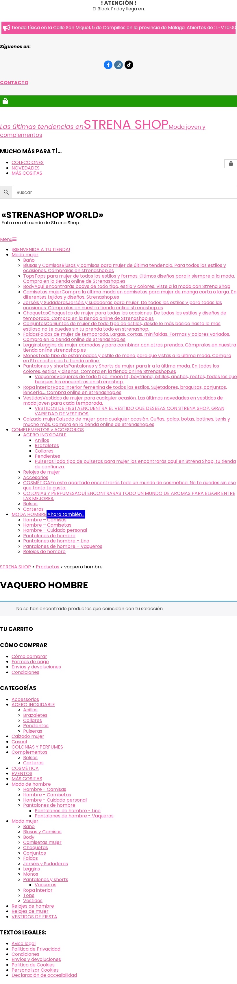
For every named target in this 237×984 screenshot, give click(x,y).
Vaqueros (45, 884)
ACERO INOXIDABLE (33, 704)
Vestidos (32, 900)
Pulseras (32, 731)
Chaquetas (35, 847)
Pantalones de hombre (49, 805)
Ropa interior (38, 890)
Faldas (30, 858)
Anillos (30, 709)
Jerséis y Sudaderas (45, 863)
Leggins (31, 869)
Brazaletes (35, 715)
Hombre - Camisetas (47, 794)
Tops (28, 895)
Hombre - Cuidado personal (55, 800)
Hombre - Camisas (44, 789)
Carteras (33, 762)
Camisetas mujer (42, 842)
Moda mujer (25, 821)
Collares (32, 720)
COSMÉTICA (25, 768)
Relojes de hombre (33, 906)
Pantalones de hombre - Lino (68, 810)
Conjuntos (34, 853)
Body (28, 837)
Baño (29, 826)
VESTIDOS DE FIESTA (34, 916)
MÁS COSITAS (27, 778)
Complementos (29, 752)
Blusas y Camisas (42, 831)
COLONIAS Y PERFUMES (37, 747)
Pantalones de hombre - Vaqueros (74, 816)
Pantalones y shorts (45, 879)
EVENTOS (22, 773)
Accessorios (25, 699)
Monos (30, 874)
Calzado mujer (28, 736)
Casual (19, 741)
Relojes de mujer (30, 911)
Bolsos (30, 757)
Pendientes (36, 725)
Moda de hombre (31, 784)
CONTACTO (14, 82)
